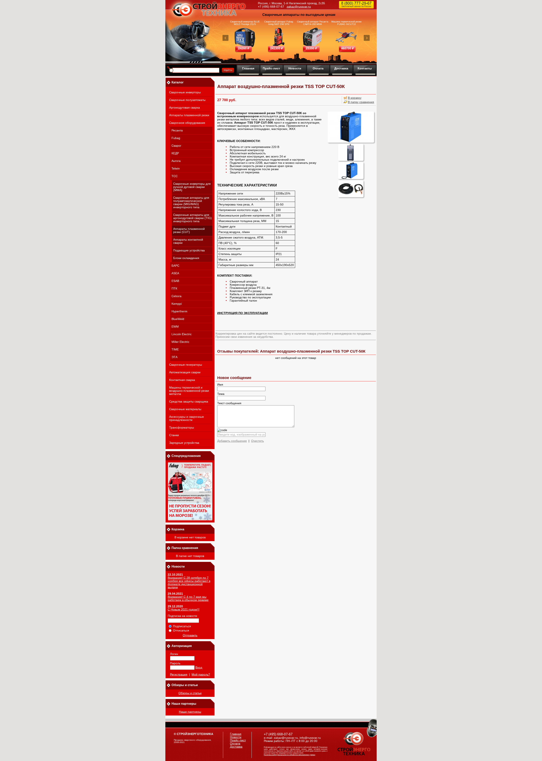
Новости (294, 68)
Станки (174, 435)
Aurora (176, 161)
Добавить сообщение (232, 441)
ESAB (175, 281)
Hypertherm (179, 311)
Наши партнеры (190, 711)
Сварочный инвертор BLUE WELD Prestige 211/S (245, 22)
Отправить (190, 635)
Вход (198, 667)
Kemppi (176, 303)
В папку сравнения (361, 102)
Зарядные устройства (184, 442)
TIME (175, 349)
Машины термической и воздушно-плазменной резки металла (189, 391)
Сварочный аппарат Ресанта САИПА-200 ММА (312, 22)
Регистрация (178, 674)
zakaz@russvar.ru (299, 6)
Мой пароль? (201, 674)
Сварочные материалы (185, 409)
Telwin (175, 168)
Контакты (365, 68)
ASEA (175, 273)
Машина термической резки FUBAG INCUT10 (346, 22)
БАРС (175, 265)
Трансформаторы (181, 427)
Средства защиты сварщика (188, 401)
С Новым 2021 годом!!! (183, 609)
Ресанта (177, 130)
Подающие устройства (189, 250)
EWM (175, 326)
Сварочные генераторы (185, 364)
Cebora (176, 296)
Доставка (341, 68)
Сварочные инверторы (185, 92)
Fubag (175, 138)
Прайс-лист (271, 68)
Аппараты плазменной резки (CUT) (189, 230)
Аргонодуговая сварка (184, 107)
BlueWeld (177, 319)
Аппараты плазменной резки (189, 115)
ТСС (174, 176)
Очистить (257, 441)
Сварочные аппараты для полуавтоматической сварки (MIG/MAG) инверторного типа (191, 202)
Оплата (318, 68)
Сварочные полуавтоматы (187, 100)
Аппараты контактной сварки (188, 241)
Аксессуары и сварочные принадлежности (186, 418)
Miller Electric (180, 341)
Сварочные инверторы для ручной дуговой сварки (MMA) (192, 187)
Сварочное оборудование (187, 122)
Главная (248, 68)
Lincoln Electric (181, 334)
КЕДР (175, 153)
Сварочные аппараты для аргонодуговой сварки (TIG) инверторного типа (192, 218)
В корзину (354, 97)
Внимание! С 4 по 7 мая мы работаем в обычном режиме (188, 598)
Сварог (176, 145)
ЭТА (174, 357)
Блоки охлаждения (186, 258)
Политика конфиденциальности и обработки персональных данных (289, 755)
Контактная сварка (182, 380)
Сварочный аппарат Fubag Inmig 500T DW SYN (278, 22)
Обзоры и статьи (190, 693)
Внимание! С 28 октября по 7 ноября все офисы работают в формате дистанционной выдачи (189, 582)
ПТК (174, 288)
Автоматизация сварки (184, 372)
